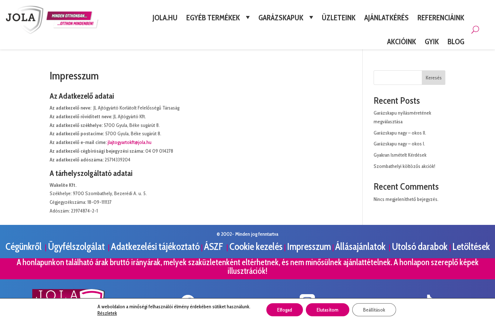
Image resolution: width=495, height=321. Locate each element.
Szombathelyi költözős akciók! (404, 166)
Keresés (434, 77)
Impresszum (309, 246)
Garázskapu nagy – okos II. (400, 132)
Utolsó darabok (420, 246)
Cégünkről (24, 246)
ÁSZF (214, 246)
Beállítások (374, 309)
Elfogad (284, 309)
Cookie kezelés (256, 246)
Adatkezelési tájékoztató (155, 246)
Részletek (107, 313)
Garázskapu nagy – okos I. (399, 143)
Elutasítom (327, 309)
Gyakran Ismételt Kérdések (400, 155)
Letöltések (471, 246)
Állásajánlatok (361, 246)
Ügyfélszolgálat (77, 246)
